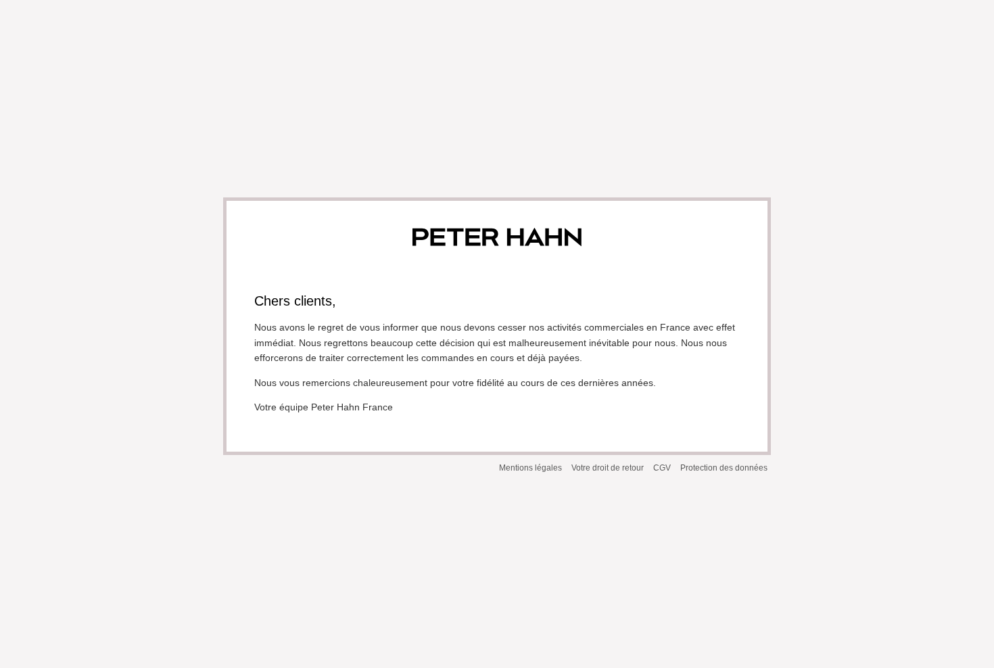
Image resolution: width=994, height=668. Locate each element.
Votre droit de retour (607, 468)
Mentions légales (530, 468)
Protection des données (723, 468)
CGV (662, 468)
